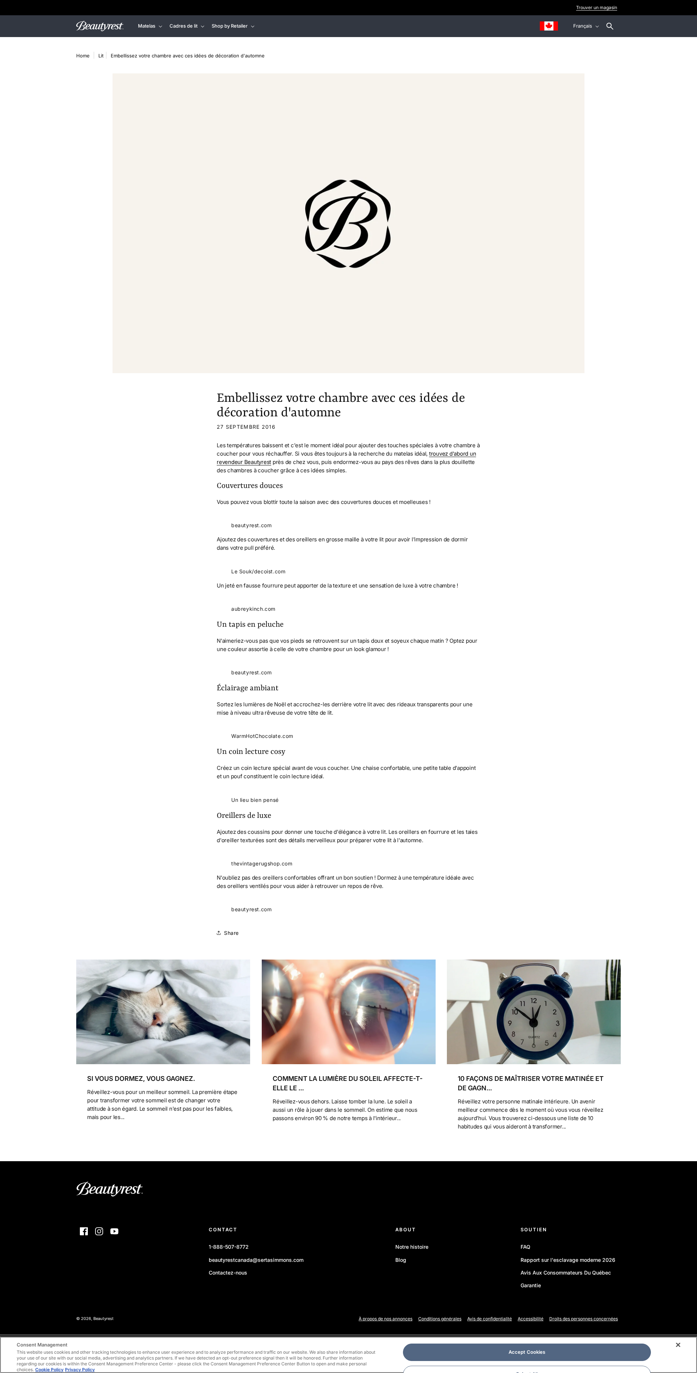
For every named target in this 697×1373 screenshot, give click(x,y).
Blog (400, 1260)
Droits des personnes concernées (583, 1318)
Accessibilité (530, 1318)
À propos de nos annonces (385, 1318)
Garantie (531, 1285)
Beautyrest (103, 1318)
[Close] (678, 1345)
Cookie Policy (49, 1369)
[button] (149, 26)
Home (83, 55)
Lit (100, 55)
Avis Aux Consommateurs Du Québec (566, 1272)
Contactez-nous (228, 1272)
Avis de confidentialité (489, 1318)
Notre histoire (411, 1247)
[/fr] (109, 1191)
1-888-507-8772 (229, 1247)
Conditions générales (439, 1318)
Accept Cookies (527, 1352)
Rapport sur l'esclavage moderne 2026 (568, 1261)
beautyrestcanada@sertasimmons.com (256, 1260)
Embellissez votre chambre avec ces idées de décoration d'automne (188, 55)
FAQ (525, 1247)
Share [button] (231, 933)
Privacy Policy (80, 1369)
